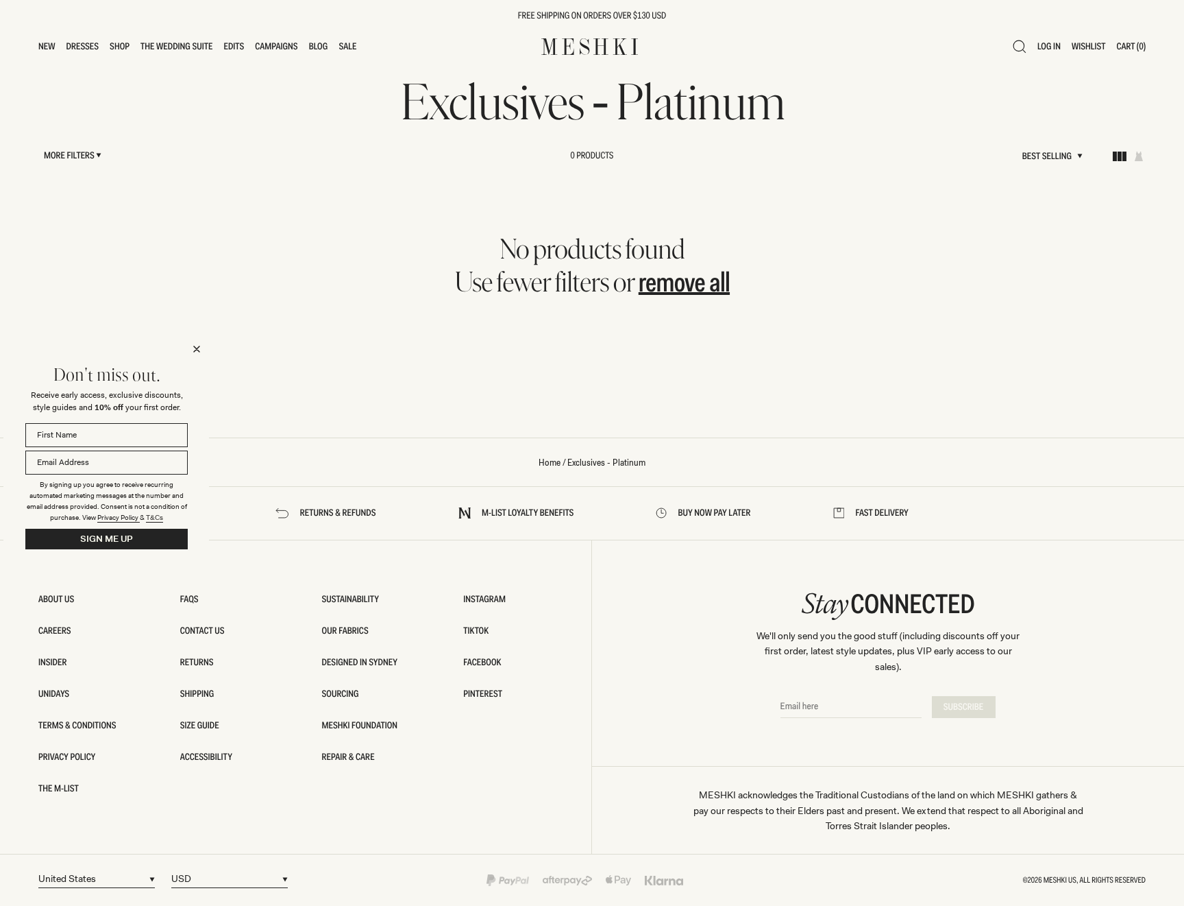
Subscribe (964, 707)
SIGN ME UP (106, 539)
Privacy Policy (118, 517)
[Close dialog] (197, 349)
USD (181, 878)
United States (67, 878)
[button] (47, 46)
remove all (684, 282)
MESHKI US (1060, 879)
